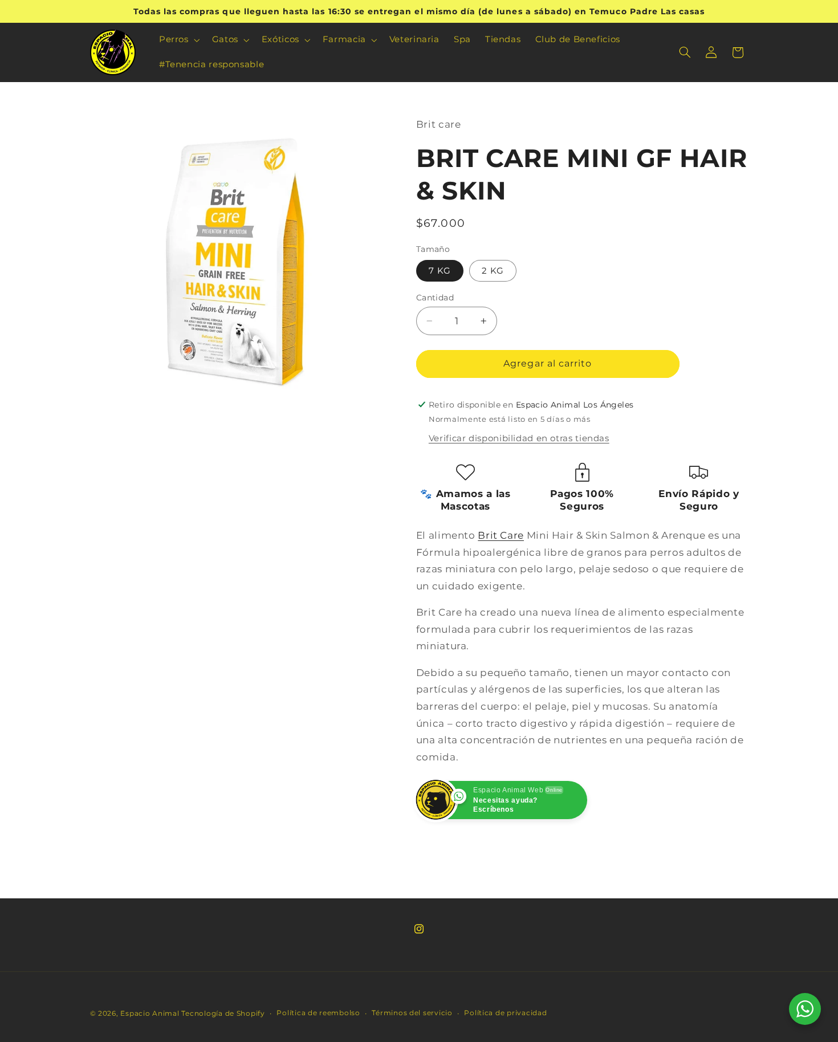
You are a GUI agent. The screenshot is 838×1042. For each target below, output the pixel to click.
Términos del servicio (412, 1013)
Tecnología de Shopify (223, 1013)
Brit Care (501, 535)
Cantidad (435, 297)
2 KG (493, 271)
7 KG (440, 271)
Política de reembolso (318, 1013)
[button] (178, 39)
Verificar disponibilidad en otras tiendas (519, 438)
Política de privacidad (505, 1013)
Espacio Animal (149, 1013)
